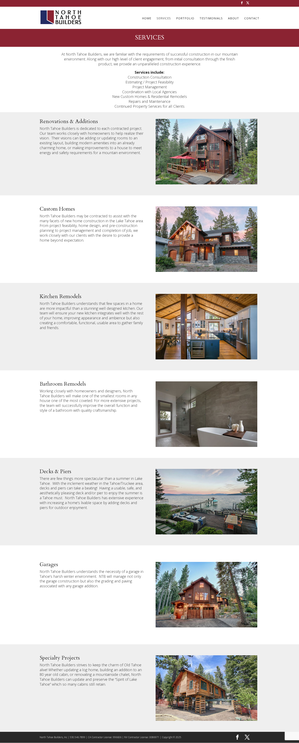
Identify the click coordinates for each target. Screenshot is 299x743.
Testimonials (211, 18)
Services (164, 18)
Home (146, 18)
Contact (251, 18)
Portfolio (185, 18)
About (233, 18)
